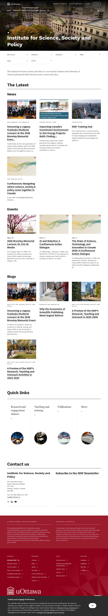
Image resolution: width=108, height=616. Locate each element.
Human (37, 574)
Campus (60, 560)
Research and (39, 577)
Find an (11, 567)
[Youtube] (16, 501)
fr (91, 10)
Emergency (14, 574)
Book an (60, 576)
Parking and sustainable (63, 564)
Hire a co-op (13, 570)
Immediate (13, 577)
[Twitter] (8, 502)
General (12, 563)
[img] (13, 3)
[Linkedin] (12, 502)
